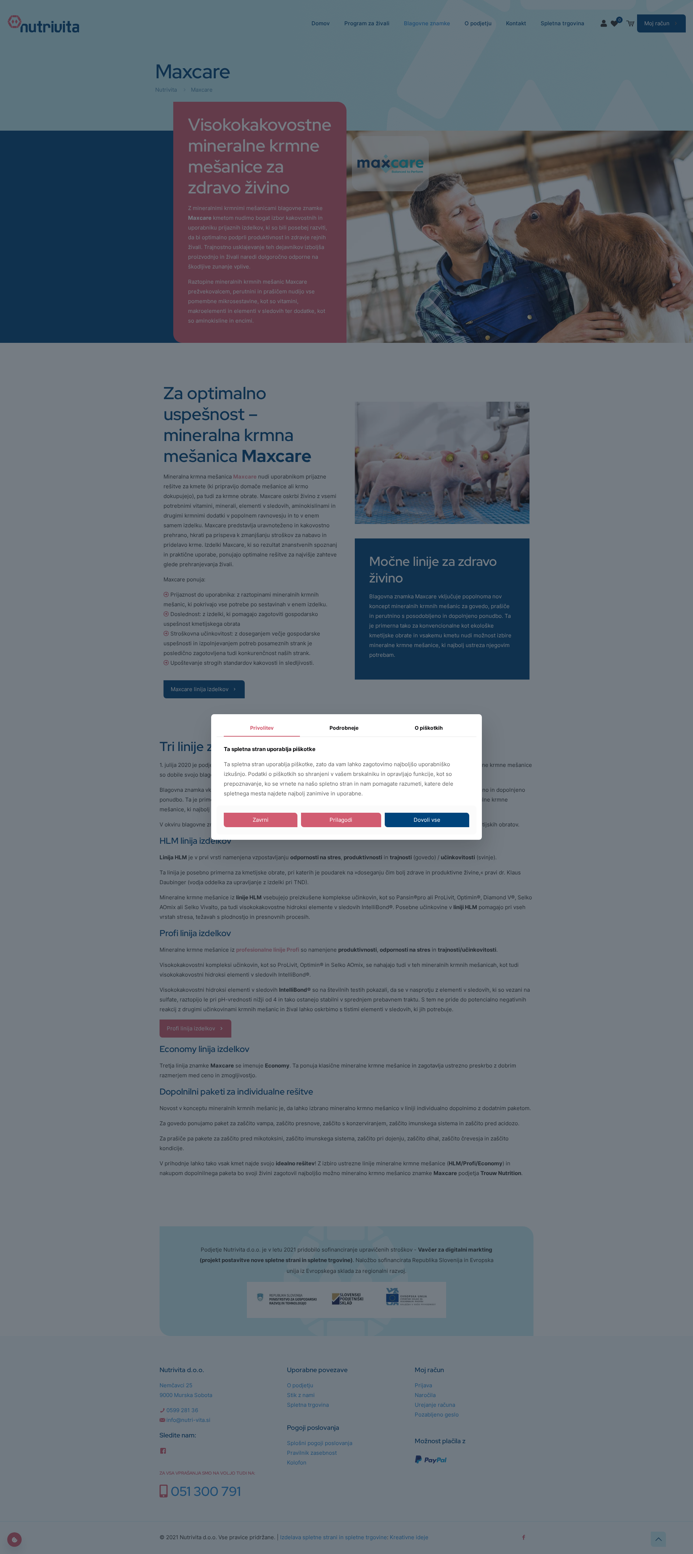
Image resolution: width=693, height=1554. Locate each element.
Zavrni (261, 819)
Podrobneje (344, 728)
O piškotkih (429, 728)
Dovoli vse (427, 819)
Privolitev (262, 728)
